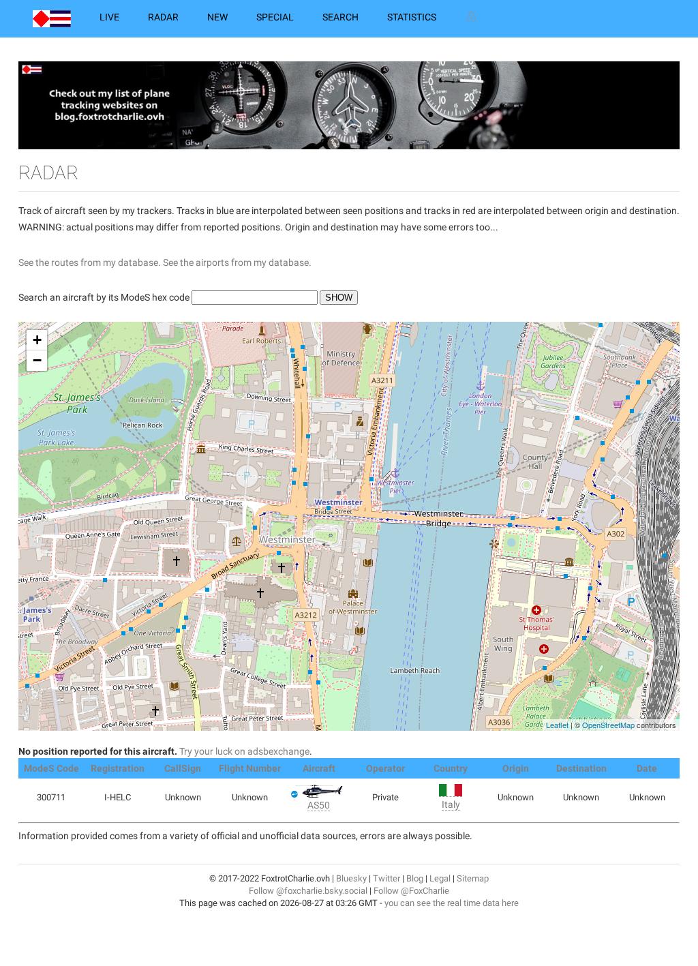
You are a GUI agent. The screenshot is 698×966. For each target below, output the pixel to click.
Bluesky (351, 878)
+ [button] (37, 339)
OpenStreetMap (608, 724)
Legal (440, 878)
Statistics (411, 17)
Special (275, 17)
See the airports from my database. (237, 262)
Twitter (386, 878)
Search (340, 17)
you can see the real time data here (451, 903)
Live (109, 17)
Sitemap (473, 878)
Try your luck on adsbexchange (244, 751)
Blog (414, 878)
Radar (163, 17)
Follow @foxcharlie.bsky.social (308, 891)
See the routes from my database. (89, 262)
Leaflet (557, 724)
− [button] (37, 360)
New (217, 17)
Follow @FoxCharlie (411, 891)
